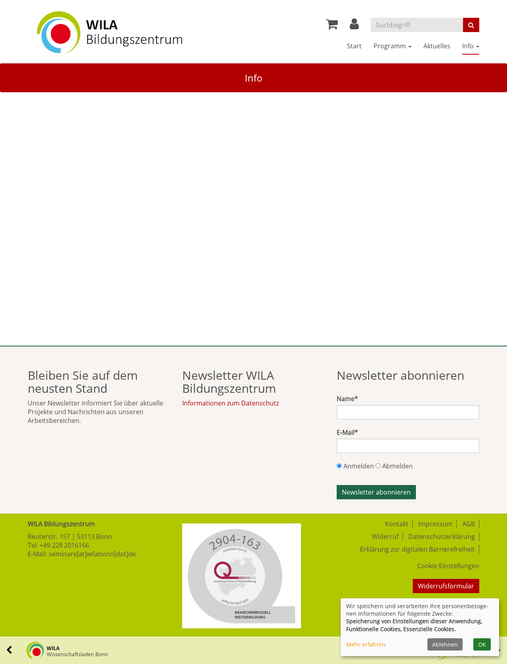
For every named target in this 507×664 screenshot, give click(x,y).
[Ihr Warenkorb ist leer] (332, 26)
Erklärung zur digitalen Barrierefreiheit (417, 549)
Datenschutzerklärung (441, 536)
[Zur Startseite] (109, 29)
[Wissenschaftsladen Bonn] (57, 649)
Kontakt (396, 523)
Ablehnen (445, 644)
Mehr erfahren (365, 644)
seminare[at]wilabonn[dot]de (92, 554)
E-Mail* (347, 432)
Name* (347, 398)
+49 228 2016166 (64, 545)
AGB (468, 523)
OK (482, 644)
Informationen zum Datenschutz (230, 403)
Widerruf (385, 536)
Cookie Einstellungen (448, 565)
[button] (354, 26)
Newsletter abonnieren (376, 492)
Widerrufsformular (446, 586)
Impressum (435, 523)
